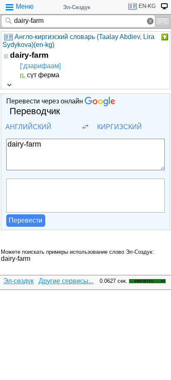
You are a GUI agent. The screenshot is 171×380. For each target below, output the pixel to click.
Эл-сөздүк (18, 280)
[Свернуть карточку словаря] (164, 37)
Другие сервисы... (66, 280)
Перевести (25, 220)
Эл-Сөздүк (76, 7)
